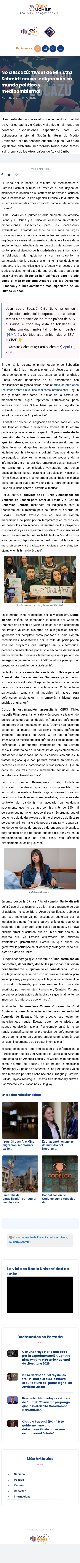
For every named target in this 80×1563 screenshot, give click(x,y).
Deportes (20, 1491)
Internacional (22, 1496)
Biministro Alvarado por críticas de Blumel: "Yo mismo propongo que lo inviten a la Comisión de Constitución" (46, 1404)
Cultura (19, 1485)
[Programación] (45, 48)
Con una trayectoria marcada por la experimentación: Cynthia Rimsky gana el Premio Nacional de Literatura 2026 (46, 1357)
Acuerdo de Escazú (34, 1237)
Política (19, 1479)
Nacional (19, 1474)
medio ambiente (57, 1237)
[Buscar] (52, 48)
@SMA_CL (13, 334)
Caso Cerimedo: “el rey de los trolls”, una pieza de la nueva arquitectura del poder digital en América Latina (47, 1381)
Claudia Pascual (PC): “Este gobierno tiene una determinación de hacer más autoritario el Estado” (44, 1427)
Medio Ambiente (40, 168)
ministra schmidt (20, 1241)
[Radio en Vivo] (37, 48)
